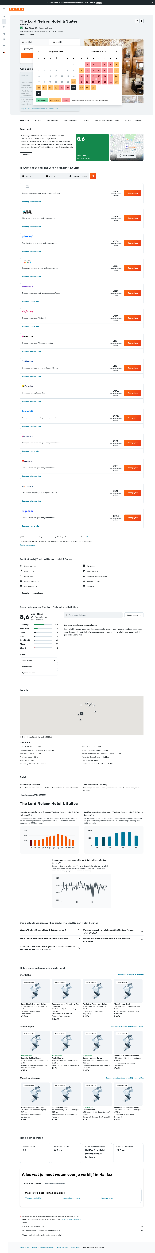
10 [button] (39, 76)
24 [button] (39, 88)
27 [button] (56, 88)
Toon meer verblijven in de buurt (130, 975)
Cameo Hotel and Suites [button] (92, 1058)
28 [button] (62, 88)
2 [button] (73, 64)
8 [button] (67, 70)
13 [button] (56, 76)
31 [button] (39, 93)
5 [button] (50, 70)
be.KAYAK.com (24, 1247)
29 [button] (68, 88)
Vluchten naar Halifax (33, 1198)
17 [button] (38, 82)
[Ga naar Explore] (4, 33)
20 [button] (56, 82)
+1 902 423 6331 (27, 34)
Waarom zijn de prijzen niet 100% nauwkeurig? (42, 1235)
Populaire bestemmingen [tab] (55, 1183)
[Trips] (4, 45)
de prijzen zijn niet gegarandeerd (70, 1219)
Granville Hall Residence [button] (31, 1058)
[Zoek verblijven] (4, 21)
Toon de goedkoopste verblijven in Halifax (126, 1026)
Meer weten (91, 537)
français (99, 3)
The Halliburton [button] (58, 1058)
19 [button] (50, 82)
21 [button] (62, 82)
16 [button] (73, 76)
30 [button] (73, 88)
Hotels (34, 1247)
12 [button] (50, 76)
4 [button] (44, 70)
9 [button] (73, 70)
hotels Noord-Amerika (47, 1247)
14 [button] (62, 76)
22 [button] (68, 82)
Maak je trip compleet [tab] (32, 1183)
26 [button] (50, 88)
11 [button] (44, 76)
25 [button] (44, 88)
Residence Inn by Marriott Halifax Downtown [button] (65, 1005)
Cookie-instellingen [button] (27, 545)
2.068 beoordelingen (43, 28)
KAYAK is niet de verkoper (33, 1226)
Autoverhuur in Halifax (71, 1198)
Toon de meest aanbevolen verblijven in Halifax (124, 1078)
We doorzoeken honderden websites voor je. (41, 1230)
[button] (152, 2)
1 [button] (67, 64)
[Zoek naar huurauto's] (4, 26)
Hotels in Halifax (107, 1198)
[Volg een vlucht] (4, 38)
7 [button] (61, 70)
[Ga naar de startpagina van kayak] (16, 9)
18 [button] (44, 82)
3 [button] (38, 70)
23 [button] (73, 82)
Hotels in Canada (62, 1247)
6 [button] (56, 70)
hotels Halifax (75, 1247)
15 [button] (68, 76)
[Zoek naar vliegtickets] (4, 16)
